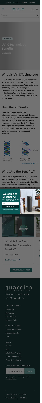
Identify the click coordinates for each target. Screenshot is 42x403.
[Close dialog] (39, 190)
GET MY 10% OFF (10, 206)
